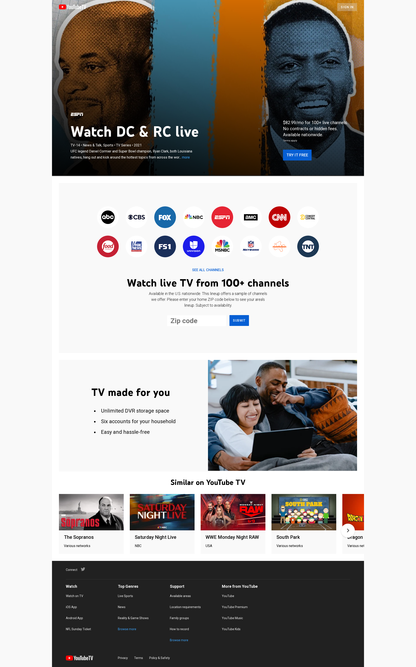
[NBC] (193, 217)
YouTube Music (232, 618)
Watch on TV (74, 596)
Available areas (180, 596)
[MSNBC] (222, 246)
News (121, 607)
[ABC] (108, 217)
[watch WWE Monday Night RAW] (233, 512)
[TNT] (308, 246)
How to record (179, 629)
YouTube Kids (231, 629)
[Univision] (193, 246)
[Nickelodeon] (279, 246)
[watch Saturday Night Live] (162, 512)
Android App (74, 618)
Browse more (127, 629)
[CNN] (279, 217)
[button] (348, 530)
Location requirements (185, 607)
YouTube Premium (235, 607)
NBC (138, 546)
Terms (138, 658)
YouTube (228, 596)
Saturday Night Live (155, 537)
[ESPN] (77, 114)
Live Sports (125, 596)
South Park (288, 537)
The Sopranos (79, 537)
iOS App (71, 607)
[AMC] (251, 217)
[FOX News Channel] (136, 246)
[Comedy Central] (308, 217)
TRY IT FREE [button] (297, 155)
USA (209, 546)
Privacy (123, 658)
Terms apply (290, 140)
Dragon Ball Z (361, 537)
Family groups (179, 618)
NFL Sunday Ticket (78, 629)
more (186, 157)
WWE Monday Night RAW (232, 537)
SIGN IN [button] (347, 7)
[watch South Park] (303, 512)
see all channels (208, 270)
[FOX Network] (165, 217)
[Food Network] (108, 246)
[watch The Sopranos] (91, 512)
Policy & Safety (159, 658)
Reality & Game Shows (133, 618)
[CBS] (136, 217)
